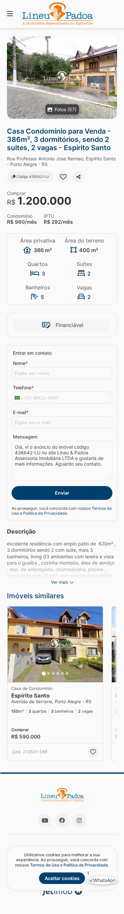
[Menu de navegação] (10, 14)
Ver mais (59, 582)
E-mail (20, 412)
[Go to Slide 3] (53, 673)
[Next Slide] (111, 77)
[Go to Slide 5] (62, 673)
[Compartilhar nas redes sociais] (78, 177)
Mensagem (25, 437)
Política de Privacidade (45, 513)
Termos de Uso (44, 865)
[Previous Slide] (12, 77)
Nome (20, 363)
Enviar (62, 493)
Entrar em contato (32, 353)
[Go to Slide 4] (58, 673)
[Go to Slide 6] (67, 673)
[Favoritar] (63, 177)
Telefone (23, 387)
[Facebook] (62, 821)
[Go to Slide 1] (44, 673)
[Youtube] (45, 821)
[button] (62, 77)
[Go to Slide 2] (48, 673)
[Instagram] (79, 821)
